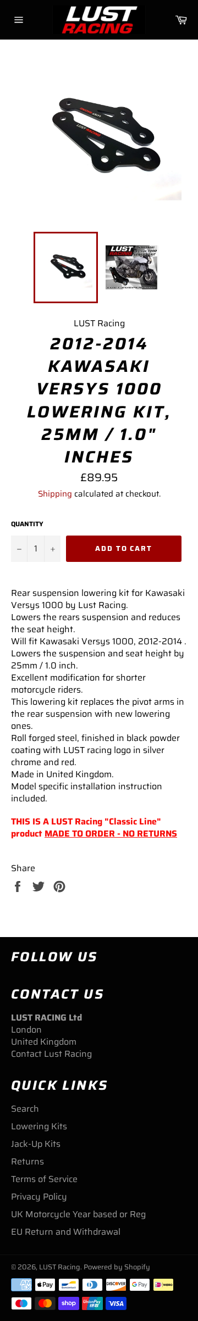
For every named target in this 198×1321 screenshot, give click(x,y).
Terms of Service (44, 1179)
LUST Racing (59, 1267)
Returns (27, 1161)
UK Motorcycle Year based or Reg (78, 1214)
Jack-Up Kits (36, 1144)
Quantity (27, 524)
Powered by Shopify (117, 1267)
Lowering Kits (39, 1126)
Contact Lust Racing (51, 1054)
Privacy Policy (39, 1196)
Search (25, 1109)
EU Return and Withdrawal (65, 1232)
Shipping (55, 493)
